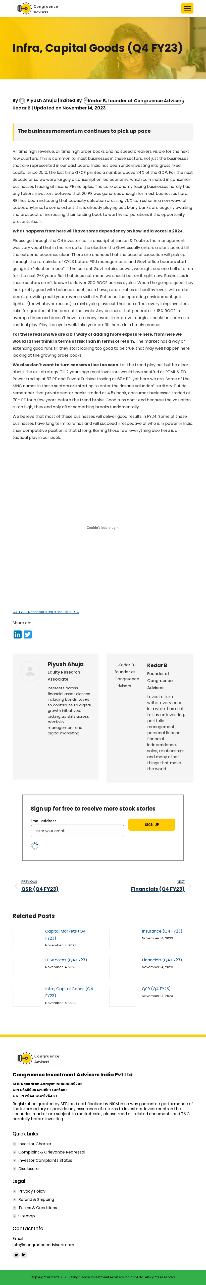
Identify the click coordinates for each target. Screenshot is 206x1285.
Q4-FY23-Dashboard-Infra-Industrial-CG (46, 612)
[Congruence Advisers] (38, 8)
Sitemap (26, 1216)
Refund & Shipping (36, 1199)
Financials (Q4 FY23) (162, 960)
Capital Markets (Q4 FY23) (65, 934)
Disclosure (28, 1168)
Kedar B (21, 108)
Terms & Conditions (37, 1207)
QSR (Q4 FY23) (156, 989)
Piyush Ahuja (42, 100)
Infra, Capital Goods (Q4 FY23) (69, 992)
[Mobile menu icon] (187, 8)
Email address (44, 821)
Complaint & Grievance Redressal (51, 1152)
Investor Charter (35, 1143)
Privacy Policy (31, 1191)
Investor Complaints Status (45, 1160)
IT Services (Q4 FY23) (66, 960)
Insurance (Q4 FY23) (162, 931)
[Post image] (26, 939)
